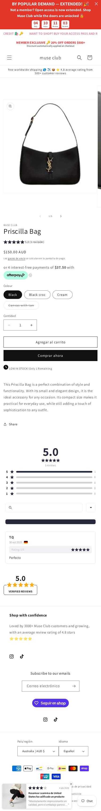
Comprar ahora (50, 355)
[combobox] (91, 507)
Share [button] (13, 424)
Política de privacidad (77, 786)
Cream (62, 295)
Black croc (37, 295)
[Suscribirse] (74, 686)
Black (12, 295)
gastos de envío (16, 258)
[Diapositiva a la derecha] (61, 216)
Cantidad (10, 316)
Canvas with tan (23, 306)
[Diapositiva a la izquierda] (40, 216)
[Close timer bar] (96, 4)
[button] (9, 57)
